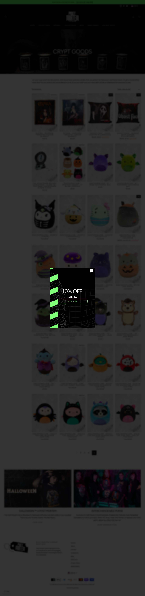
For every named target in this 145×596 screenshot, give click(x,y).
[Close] (91, 270)
